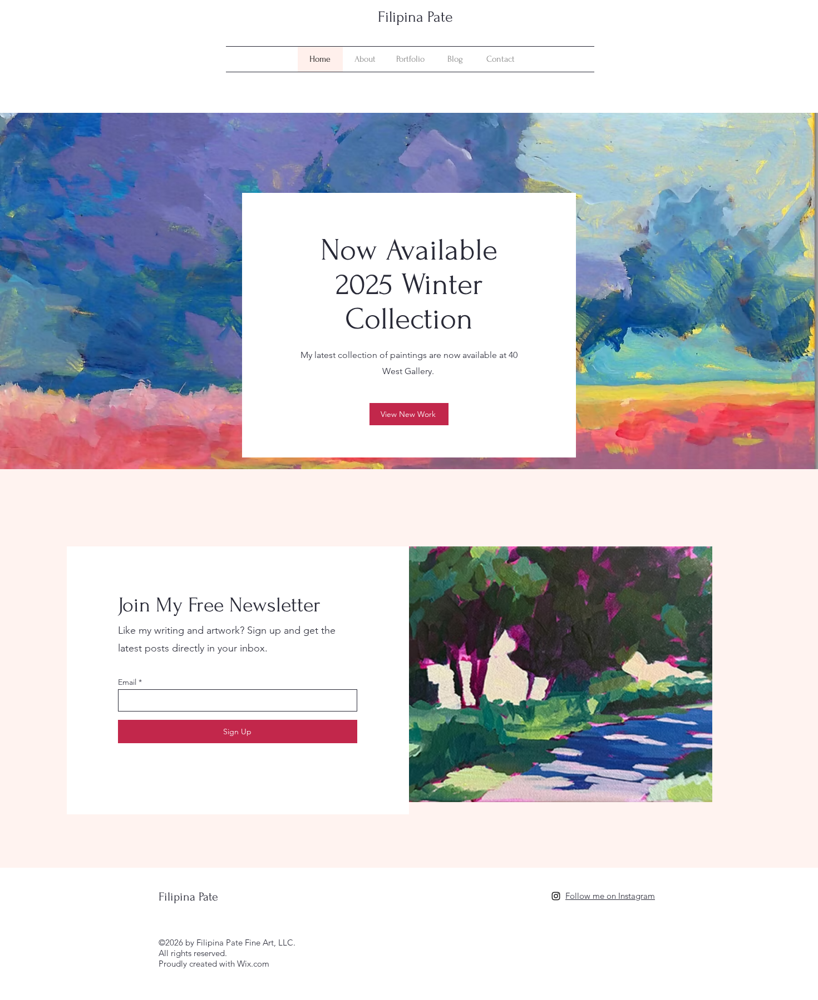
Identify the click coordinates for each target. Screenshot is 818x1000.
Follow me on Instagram (610, 895)
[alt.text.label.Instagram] (555, 896)
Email (127, 682)
